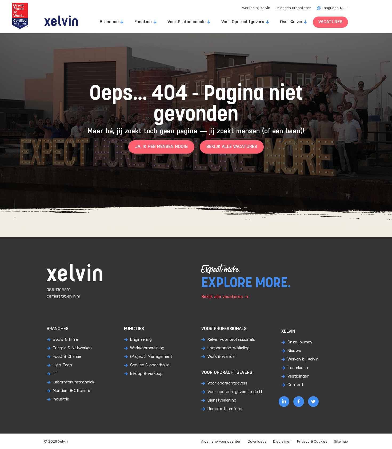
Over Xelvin (291, 22)
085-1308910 (59, 290)
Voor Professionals (186, 22)
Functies (143, 22)
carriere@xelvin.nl (63, 296)
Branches (109, 22)
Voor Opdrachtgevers (242, 22)
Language (333, 8)
